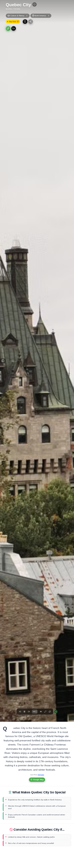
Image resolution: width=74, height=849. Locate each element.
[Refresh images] (50, 712)
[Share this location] (30, 21)
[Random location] (8, 28)
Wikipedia (41, 775)
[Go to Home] (55, 711)
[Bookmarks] (25, 21)
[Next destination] (13, 28)
